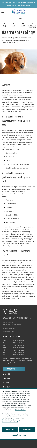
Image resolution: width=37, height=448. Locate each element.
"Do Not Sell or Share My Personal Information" (11, 421)
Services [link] (6, 387)
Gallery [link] (6, 383)
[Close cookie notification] (34, 391)
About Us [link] (6, 374)
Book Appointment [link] (14, 369)
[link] (18, 11)
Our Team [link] (6, 378)
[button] (2, 12)
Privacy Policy (20, 410)
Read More (25, 5)
